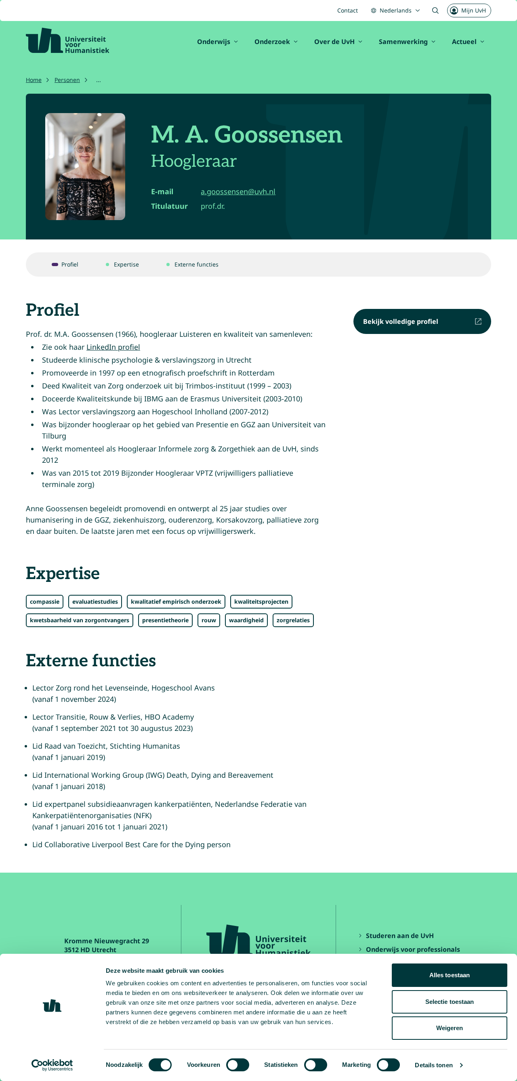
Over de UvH (334, 41)
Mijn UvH (473, 10)
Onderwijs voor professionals (413, 949)
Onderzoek (272, 41)
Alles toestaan (449, 975)
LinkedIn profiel (113, 347)
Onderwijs (213, 41)
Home (34, 80)
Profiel (69, 264)
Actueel (464, 41)
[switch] (237, 1064)
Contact (347, 10)
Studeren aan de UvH (400, 935)
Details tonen (433, 1065)
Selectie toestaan (449, 1001)
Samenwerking (403, 41)
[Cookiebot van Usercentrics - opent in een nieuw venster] (52, 1065)
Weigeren (449, 1027)
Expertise (126, 264)
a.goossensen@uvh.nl (238, 191)
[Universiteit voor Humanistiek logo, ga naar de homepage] (67, 40)
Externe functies (196, 264)
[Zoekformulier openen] (435, 10)
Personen (67, 80)
